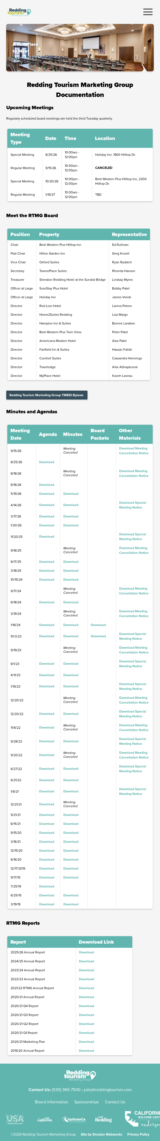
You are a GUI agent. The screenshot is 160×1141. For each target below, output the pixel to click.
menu (148, 12)
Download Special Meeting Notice (132, 505)
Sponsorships (86, 1102)
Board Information (51, 1102)
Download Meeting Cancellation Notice (134, 450)
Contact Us (115, 1102)
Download (46, 462)
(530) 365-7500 (66, 1090)
